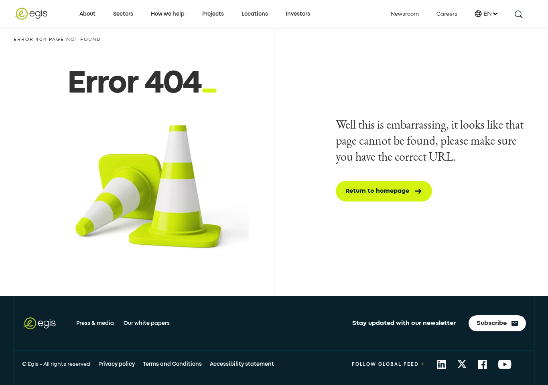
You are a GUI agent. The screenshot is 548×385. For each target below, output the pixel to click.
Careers (446, 14)
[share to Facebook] (482, 364)
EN (487, 14)
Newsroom (405, 14)
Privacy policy (116, 364)
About (87, 14)
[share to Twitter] (462, 364)
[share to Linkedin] (441, 364)
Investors (298, 14)
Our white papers (147, 323)
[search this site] (518, 13)
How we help (168, 14)
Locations (255, 14)
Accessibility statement (242, 364)
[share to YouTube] (504, 364)
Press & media (95, 323)
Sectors (123, 14)
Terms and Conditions (172, 364)
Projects (213, 14)
